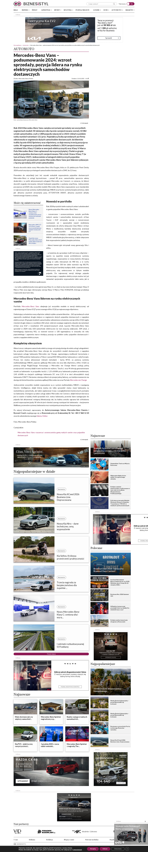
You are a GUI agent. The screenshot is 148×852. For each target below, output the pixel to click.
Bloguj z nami (69, 840)
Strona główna (17, 45)
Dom (105, 10)
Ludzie (96, 10)
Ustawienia (118, 849)
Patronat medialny (91, 840)
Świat (34, 10)
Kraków (129, 10)
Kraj (16, 10)
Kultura (68, 10)
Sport (57, 10)
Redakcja (49, 840)
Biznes (25, 10)
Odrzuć (105, 849)
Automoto (117, 10)
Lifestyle (45, 10)
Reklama (32, 840)
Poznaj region (82, 10)
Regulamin (114, 840)
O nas (16, 840)
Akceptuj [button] (93, 849)
